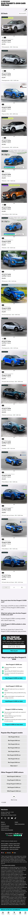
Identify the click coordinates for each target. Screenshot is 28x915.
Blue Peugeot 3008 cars (14, 747)
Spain (15, 852)
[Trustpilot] (14, 835)
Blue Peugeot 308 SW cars (14, 755)
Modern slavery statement (15, 847)
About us (3, 822)
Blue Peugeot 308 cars (14, 751)
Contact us (3, 824)
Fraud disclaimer (4, 845)
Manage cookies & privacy (14, 843)
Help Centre (4, 809)
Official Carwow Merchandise (7, 829)
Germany (9, 852)
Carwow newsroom (5, 827)
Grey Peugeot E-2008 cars (14, 780)
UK (3, 852)
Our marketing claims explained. (8, 865)
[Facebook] (2, 818)
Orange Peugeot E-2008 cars (14, 783)
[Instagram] (9, 818)
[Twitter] (5, 818)
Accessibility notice (5, 849)
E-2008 (4, 802)
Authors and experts (5, 826)
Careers (16, 822)
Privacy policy (16, 845)
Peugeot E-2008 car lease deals (14, 724)
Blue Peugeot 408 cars (14, 758)
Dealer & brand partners (19, 824)
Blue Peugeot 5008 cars (14, 762)
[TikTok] (15, 818)
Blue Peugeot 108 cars (14, 736)
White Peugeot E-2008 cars (14, 791)
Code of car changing (13, 849)
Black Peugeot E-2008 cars (14, 776)
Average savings (4, 867)
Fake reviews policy (5, 847)
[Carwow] (5, 1)
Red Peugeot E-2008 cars (14, 787)
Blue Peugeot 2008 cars (14, 740)
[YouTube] (12, 818)
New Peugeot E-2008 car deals (14, 678)
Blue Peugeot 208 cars (14, 744)
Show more (13, 765)
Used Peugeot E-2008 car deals (14, 701)
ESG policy (10, 845)
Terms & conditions (5, 843)
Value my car (14, 650)
